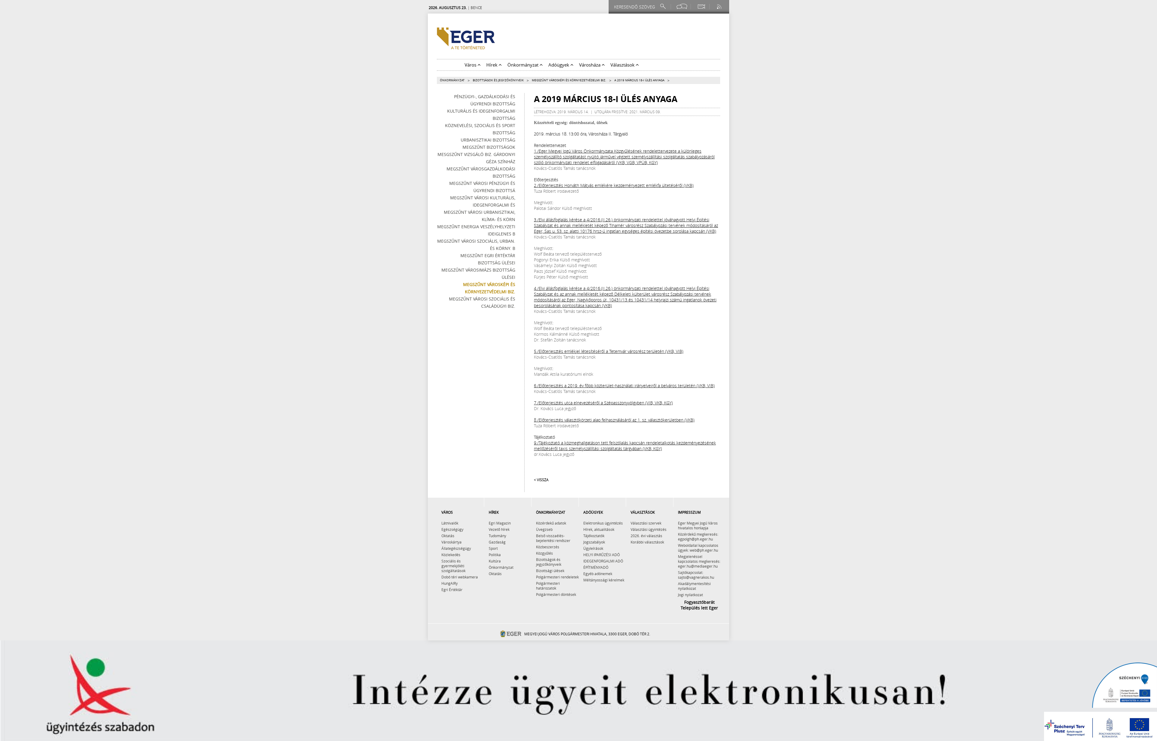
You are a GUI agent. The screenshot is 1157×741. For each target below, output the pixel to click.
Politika (495, 554)
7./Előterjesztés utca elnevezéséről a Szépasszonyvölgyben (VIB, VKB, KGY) (603, 403)
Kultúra (495, 561)
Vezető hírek (499, 529)
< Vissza (541, 479)
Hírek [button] (492, 65)
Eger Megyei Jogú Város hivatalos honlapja (698, 525)
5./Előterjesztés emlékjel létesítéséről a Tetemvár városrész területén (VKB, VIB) (608, 351)
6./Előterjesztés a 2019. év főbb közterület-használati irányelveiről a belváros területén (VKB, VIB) (624, 385)
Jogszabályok (594, 542)
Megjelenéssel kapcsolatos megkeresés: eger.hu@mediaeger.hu (699, 561)
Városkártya (451, 542)
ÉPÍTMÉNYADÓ (595, 567)
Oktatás (447, 535)
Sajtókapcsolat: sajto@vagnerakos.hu (696, 575)
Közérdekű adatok (551, 523)
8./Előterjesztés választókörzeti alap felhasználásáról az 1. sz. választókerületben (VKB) (614, 420)
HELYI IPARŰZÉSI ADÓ (601, 554)
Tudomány (497, 535)
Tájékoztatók (593, 535)
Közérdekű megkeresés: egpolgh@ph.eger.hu (698, 536)
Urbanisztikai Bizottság (488, 140)
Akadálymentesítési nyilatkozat (694, 586)
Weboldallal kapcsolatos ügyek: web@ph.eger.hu (698, 548)
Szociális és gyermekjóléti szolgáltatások (453, 566)
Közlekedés (450, 554)
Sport (493, 548)
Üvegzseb (544, 529)
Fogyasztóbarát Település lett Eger (699, 605)
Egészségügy (452, 529)
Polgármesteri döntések (556, 594)
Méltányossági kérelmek (603, 580)
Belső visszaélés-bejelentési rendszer (553, 538)
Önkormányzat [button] (523, 65)
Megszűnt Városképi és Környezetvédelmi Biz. (569, 80)
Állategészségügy (456, 548)
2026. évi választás (646, 535)
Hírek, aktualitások (598, 529)
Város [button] (471, 65)
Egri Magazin (500, 523)
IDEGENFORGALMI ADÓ (603, 561)
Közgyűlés (544, 553)
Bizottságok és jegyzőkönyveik (498, 80)
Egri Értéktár (451, 589)
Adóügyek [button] (559, 65)
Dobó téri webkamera (459, 576)
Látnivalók (449, 523)
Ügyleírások (593, 548)
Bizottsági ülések (550, 570)
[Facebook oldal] (681, 6)
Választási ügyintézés (648, 529)
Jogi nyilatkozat (690, 594)
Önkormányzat (452, 80)
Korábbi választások (647, 542)
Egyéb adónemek (597, 573)
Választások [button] (623, 65)
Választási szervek (646, 523)
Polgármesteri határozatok (548, 585)
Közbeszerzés (547, 546)
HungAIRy (449, 583)
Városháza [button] (590, 65)
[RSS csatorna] (720, 6)
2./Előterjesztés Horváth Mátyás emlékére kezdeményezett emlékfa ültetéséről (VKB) (614, 185)
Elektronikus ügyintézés (603, 523)
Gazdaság (497, 542)
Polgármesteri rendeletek (557, 576)
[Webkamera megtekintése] (701, 6)
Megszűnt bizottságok (488, 147)
